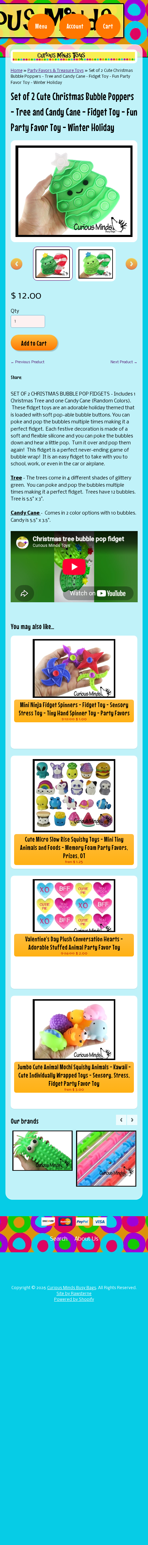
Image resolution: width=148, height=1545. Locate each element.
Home (16, 70)
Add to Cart (34, 343)
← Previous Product (27, 362)
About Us (86, 1239)
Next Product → (123, 362)
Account (75, 26)
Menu (41, 26)
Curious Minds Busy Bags (71, 1288)
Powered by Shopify (74, 1300)
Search (58, 1239)
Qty (15, 311)
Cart (108, 26)
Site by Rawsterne (74, 1294)
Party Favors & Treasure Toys (56, 70)
